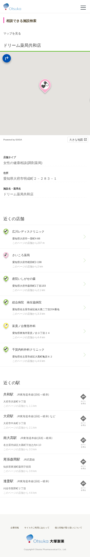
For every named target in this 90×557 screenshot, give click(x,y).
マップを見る (12, 33)
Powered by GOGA (12, 140)
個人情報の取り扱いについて (68, 527)
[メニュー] (83, 7)
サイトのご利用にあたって (36, 527)
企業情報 (14, 527)
